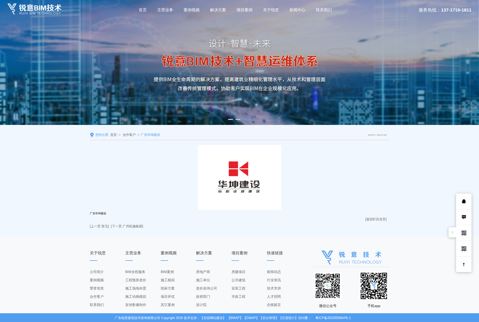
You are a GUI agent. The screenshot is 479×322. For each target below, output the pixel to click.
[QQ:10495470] (464, 201)
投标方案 (168, 288)
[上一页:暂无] (99, 226)
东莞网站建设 (213, 318)
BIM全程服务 (135, 272)
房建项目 (238, 272)
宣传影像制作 (135, 305)
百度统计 (288, 318)
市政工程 (238, 297)
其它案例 (168, 305)
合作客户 (129, 135)
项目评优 (168, 297)
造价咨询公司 (206, 288)
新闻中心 (297, 10)
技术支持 (274, 288)
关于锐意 (271, 10)
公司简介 (97, 272)
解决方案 (218, 10)
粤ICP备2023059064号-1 (333, 318)
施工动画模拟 (135, 297)
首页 (143, 10)
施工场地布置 (135, 288)
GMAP (251, 318)
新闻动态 (274, 272)
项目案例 (244, 10)
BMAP (235, 318)
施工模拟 (168, 280)
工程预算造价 (135, 280)
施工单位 (203, 280)
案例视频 (192, 10)
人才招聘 (274, 297)
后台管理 (268, 318)
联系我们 (324, 10)
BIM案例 (167, 272)
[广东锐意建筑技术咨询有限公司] (34, 8)
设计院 (201, 305)
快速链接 (275, 253)
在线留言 (274, 305)
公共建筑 (238, 280)
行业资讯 (274, 280)
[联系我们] (464, 217)
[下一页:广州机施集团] (127, 226)
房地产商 (203, 272)
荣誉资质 (97, 288)
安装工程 (238, 288)
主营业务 (165, 10)
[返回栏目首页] (376, 219)
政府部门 (203, 297)
